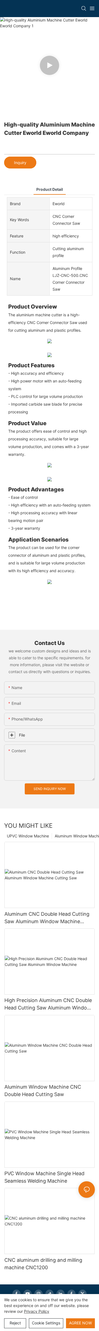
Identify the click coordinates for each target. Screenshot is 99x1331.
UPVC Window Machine (28, 836)
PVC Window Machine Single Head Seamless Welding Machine (44, 1177)
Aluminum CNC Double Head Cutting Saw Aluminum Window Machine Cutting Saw (46, 918)
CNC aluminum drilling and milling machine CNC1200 (43, 1263)
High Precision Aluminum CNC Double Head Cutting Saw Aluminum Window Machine (48, 1004)
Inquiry (20, 162)
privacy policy (36, 1311)
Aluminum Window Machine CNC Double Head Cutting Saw (42, 1090)
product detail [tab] (49, 189)
